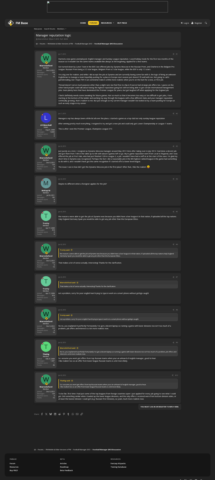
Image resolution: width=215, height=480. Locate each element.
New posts (38, 29)
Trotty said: (65, 250)
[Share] (173, 54)
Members (60, 29)
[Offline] (42, 55)
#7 (177, 277)
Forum (12, 463)
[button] (113, 23)
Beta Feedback (66, 470)
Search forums (49, 29)
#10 (176, 375)
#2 (177, 113)
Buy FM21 (14, 470)
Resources (106, 23)
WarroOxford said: (68, 282)
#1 (177, 54)
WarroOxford (43, 39)
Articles (63, 463)
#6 (177, 244)
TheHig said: (65, 381)
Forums (93, 23)
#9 (177, 342)
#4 (177, 179)
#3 (177, 146)
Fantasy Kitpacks (118, 463)
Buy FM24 (122, 23)
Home (83, 23)
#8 (177, 310)
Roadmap (64, 467)
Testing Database (118, 467)
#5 (177, 212)
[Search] (206, 23)
